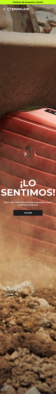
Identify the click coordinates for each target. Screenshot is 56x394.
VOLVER (28, 213)
